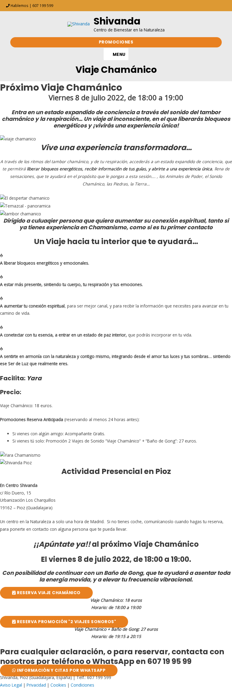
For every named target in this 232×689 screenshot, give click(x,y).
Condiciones (82, 685)
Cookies (58, 685)
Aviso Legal (11, 685)
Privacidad (36, 685)
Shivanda (117, 21)
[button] (116, 42)
